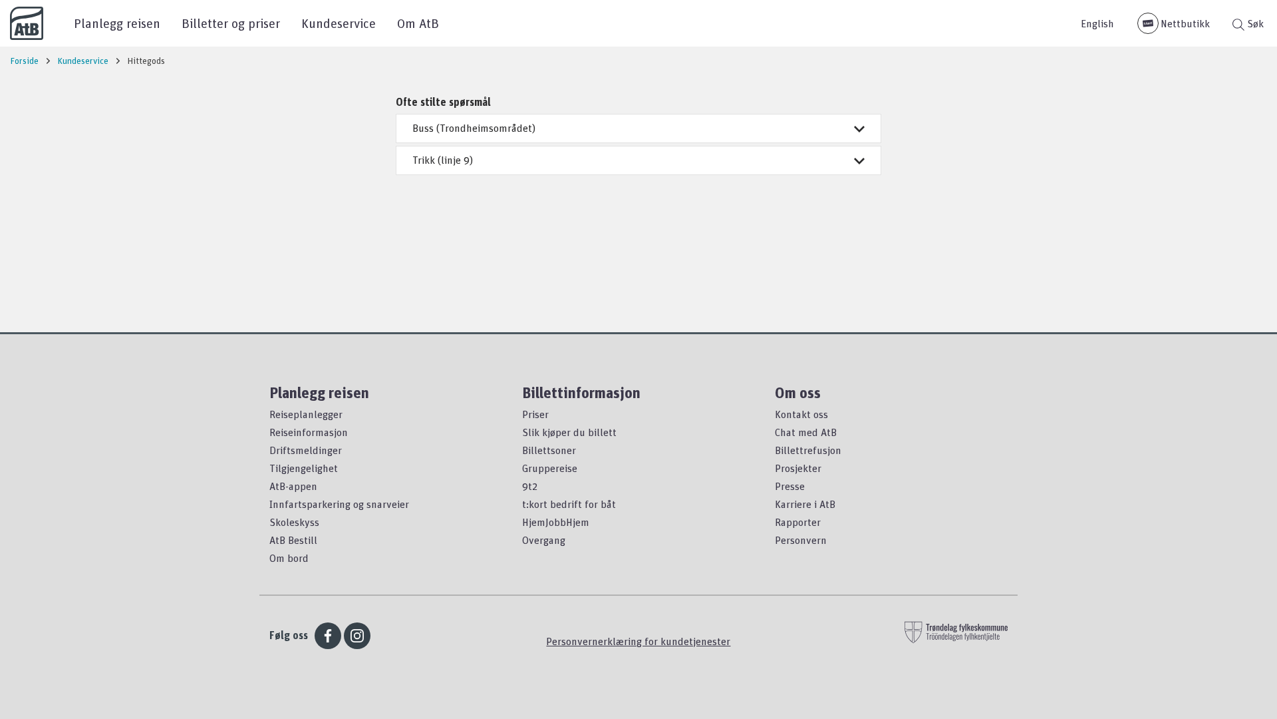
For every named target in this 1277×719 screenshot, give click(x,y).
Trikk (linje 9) (442, 159)
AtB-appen (293, 486)
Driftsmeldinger (305, 450)
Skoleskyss (294, 522)
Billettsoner (549, 450)
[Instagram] (357, 635)
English (1097, 23)
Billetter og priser (231, 23)
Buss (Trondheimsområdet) (473, 127)
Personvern (801, 540)
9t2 (529, 486)
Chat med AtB (806, 432)
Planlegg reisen (117, 23)
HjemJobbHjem (555, 522)
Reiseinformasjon (308, 432)
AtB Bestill (293, 540)
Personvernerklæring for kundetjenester (638, 641)
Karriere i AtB (805, 504)
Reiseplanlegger (306, 414)
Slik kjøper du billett (569, 432)
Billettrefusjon (808, 450)
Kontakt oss (801, 414)
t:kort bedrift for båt (569, 504)
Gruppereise (549, 468)
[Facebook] (328, 635)
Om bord (289, 558)
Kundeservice (338, 23)
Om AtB (418, 23)
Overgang (543, 540)
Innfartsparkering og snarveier (339, 504)
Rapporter (798, 522)
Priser (535, 414)
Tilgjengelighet (303, 468)
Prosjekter (798, 468)
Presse (790, 486)
